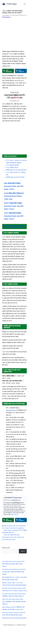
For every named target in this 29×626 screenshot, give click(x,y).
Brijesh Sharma (6, 17)
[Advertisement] (14, 35)
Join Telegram (21, 71)
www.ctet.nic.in (11, 410)
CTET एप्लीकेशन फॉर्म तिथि (12, 165)
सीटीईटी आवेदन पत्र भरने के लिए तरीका (15, 177)
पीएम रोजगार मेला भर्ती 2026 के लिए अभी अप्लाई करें (14, 618)
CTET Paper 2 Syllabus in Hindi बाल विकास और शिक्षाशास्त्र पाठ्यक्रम (14, 226)
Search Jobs (6, 547)
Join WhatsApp (9, 71)
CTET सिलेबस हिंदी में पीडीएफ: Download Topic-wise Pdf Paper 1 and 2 (13, 216)
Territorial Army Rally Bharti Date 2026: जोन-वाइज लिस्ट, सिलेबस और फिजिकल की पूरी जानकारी (14, 572)
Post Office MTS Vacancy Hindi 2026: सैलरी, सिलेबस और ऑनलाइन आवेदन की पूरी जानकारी (13, 564)
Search (23, 551)
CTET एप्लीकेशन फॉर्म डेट (12, 167)
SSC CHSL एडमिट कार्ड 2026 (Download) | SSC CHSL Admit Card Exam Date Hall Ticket (13, 537)
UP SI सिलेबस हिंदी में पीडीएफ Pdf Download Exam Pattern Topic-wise (14, 196)
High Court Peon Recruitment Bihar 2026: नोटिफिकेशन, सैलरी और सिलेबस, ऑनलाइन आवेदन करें (14, 601)
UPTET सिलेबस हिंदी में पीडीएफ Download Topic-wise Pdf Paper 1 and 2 (13, 206)
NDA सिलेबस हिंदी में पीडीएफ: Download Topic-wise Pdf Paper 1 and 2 (13, 186)
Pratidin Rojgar (12, 4)
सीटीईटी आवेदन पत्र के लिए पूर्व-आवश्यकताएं (16, 170)
